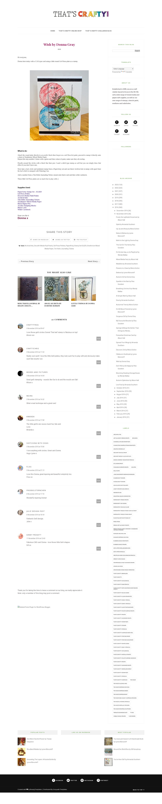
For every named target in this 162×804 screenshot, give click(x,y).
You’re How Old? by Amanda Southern (127, 759)
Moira (29, 396)
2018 (116, 201)
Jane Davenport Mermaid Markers (124, 474)
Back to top (138, 790)
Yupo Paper (132, 716)
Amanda (30, 417)
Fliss (29, 467)
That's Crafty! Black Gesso (121, 592)
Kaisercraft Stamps (119, 478)
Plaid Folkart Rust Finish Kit (122, 518)
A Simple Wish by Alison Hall (126, 296)
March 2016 (121, 411)
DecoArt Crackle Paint (120, 452)
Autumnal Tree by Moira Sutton (127, 305)
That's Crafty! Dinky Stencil (122, 600)
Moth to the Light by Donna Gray (127, 240)
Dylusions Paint (118, 463)
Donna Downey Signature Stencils (124, 460)
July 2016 (120, 398)
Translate (128, 72)
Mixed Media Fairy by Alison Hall (127, 259)
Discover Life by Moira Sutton (126, 350)
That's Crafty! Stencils (120, 629)
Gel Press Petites (59, 246)
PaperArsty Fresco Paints (121, 499)
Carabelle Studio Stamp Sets (122, 441)
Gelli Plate (117, 470)
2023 (116, 185)
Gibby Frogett (33, 535)
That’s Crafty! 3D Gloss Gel (121, 650)
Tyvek (132, 712)
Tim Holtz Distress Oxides (121, 690)
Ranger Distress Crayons (121, 537)
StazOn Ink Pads (118, 566)
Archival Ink (117, 434)
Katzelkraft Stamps (119, 481)
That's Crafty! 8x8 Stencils (121, 584)
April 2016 (120, 407)
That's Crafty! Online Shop (70, 31)
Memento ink (117, 492)
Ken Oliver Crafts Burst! (121, 485)
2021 (116, 191)
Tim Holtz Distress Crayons (121, 687)
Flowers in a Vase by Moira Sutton (128, 268)
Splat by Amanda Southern (125, 224)
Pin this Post (82, 240)
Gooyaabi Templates (60, 789)
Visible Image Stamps (120, 716)
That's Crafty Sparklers (121, 573)
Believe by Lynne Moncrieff (125, 272)
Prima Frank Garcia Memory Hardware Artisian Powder (126, 529)
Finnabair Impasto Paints (121, 467)
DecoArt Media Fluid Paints (43, 246)
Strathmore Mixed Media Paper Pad (124, 569)
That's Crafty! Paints (120, 614)
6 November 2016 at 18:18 (35, 515)
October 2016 (121, 388)
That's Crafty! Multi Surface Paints (124, 611)
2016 (116, 207)
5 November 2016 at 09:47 (35, 328)
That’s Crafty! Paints (120, 661)
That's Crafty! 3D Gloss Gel (121, 580)
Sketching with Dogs (37, 443)
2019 (116, 198)
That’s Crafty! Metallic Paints (122, 654)
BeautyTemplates (36, 789)
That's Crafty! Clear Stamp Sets (123, 596)
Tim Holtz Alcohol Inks (120, 683)
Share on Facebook (40, 240)
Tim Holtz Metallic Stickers (121, 705)
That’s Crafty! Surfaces (120, 679)
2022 (116, 188)
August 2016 (121, 394)
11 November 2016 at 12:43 (35, 538)
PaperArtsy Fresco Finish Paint (123, 514)
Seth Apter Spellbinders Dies (122, 548)
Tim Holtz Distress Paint (120, 694)
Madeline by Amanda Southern (127, 264)
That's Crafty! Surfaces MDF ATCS (123, 632)
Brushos (134, 438)
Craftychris (32, 348)
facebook (117, 125)
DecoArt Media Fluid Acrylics (122, 456)
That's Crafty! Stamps (120, 625)
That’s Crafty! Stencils (120, 676)
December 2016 (122, 211)
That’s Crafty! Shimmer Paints (122, 665)
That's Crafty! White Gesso (121, 643)
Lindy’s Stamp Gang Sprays (121, 489)
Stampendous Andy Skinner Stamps (124, 562)
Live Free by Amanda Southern (127, 385)
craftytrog (32, 325)
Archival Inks (29, 246)
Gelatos (133, 467)
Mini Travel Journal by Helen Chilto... (29, 304)
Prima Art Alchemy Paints (121, 525)
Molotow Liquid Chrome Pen (122, 496)
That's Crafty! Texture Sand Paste (123, 640)
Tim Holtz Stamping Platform (122, 709)
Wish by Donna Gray (123, 361)
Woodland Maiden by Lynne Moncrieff (40, 749)
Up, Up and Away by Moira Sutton (127, 229)
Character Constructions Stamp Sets (124, 445)
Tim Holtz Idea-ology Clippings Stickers (125, 698)
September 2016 (122, 391)
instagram (126, 134)
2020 (116, 194)
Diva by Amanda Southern (125, 300)
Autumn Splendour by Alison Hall (127, 380)
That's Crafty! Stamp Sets (121, 621)
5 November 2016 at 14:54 (35, 376)
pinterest (117, 134)
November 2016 (122, 214)
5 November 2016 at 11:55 (35, 352)
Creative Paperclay (119, 449)
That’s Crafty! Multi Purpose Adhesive (125, 658)
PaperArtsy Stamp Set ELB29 (76, 246)
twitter (126, 125)
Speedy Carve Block (119, 559)
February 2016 (122, 414)
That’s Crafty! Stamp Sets (121, 672)
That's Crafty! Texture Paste (122, 636)
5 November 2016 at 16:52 (35, 399)
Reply (98, 338)
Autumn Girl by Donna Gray (125, 277)
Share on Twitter (62, 240)
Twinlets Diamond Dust (120, 712)
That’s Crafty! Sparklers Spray (122, 669)
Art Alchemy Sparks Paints (121, 438)
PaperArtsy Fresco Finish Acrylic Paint (125, 510)
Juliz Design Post (35, 511)
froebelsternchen (36, 490)
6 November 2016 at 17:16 (35, 494)
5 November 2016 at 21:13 (35, 470)
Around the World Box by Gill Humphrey (127, 749)
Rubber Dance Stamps (120, 544)
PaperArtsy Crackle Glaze (121, 507)
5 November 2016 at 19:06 (35, 447)
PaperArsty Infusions (120, 503)
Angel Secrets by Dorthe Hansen (52, 304)
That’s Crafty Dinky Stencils (122, 647)
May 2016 (120, 404)
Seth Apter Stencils (119, 551)
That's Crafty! (118, 577)
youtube (135, 125)
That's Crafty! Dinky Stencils (122, 603)
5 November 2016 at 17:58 (35, 420)
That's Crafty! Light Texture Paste (123, 607)
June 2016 (120, 401)
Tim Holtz (133, 679)
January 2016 (121, 417)
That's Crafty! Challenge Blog (98, 31)
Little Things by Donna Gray (83, 304)
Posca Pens (117, 521)
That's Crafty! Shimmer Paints (122, 618)
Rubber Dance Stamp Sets (121, 540)
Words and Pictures (37, 372)
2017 (116, 204)
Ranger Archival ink (120, 533)
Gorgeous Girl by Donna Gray (126, 316)
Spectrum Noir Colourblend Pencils (124, 555)
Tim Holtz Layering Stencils (122, 701)
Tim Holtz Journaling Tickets (64, 249)
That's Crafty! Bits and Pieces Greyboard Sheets (126, 588)
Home (52, 31)
